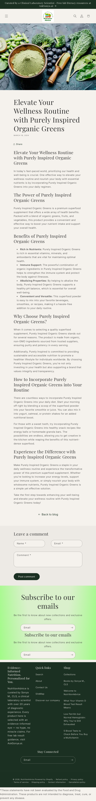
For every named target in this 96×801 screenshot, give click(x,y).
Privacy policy (77, 779)
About (39, 681)
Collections (70, 674)
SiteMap (40, 693)
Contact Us (42, 687)
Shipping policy (38, 782)
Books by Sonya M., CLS (74, 683)
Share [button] (19, 144)
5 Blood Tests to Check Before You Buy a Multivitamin (76, 734)
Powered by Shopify (44, 779)
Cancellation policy (77, 782)
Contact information (57, 782)
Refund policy (62, 779)
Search (39, 674)
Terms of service (21, 782)
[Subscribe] (72, 627)
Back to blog (50, 514)
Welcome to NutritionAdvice (72, 692)
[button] (6, 16)
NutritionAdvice (27, 779)
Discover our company (48, 700)
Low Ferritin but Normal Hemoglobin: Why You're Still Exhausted (75, 719)
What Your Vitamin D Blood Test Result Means (75, 704)
